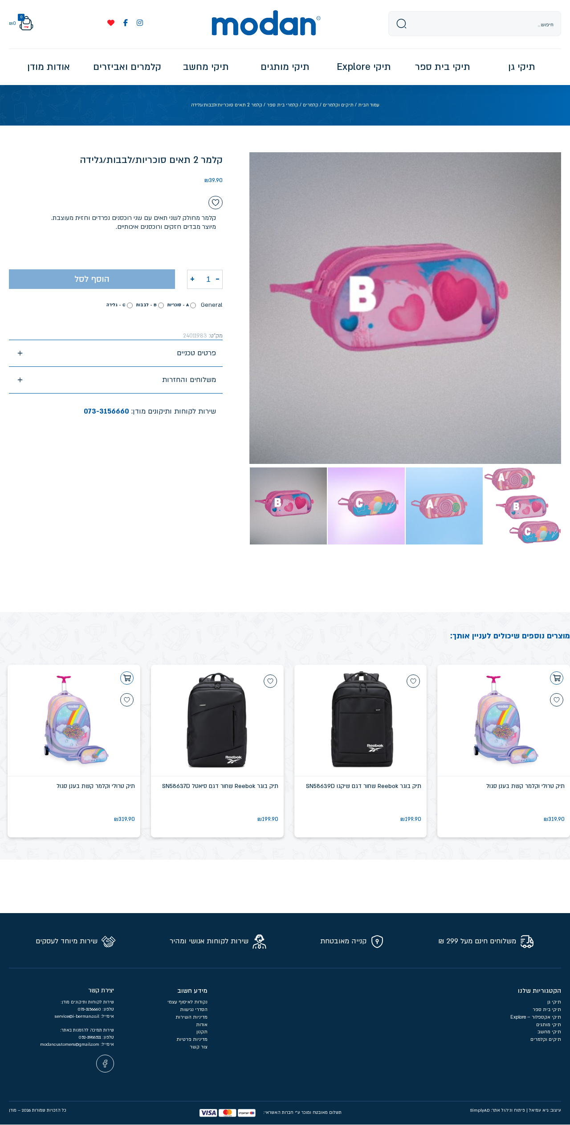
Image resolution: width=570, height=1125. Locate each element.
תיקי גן (554, 1002)
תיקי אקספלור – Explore (535, 1017)
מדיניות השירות (191, 1017)
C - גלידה (116, 305)
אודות (202, 1025)
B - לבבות (146, 305)
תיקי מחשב (549, 1032)
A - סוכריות (178, 305)
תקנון (202, 1032)
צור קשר (199, 1047)
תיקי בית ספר (547, 1010)
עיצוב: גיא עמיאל (545, 1110)
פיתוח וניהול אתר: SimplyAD (497, 1110)
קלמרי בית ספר (282, 105)
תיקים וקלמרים (338, 105)
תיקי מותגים (548, 1025)
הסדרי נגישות (194, 1010)
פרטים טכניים (196, 353)
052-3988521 (90, 1037)
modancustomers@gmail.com (70, 1044)
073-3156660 (106, 411)
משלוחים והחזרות (189, 380)
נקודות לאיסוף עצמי (187, 1002)
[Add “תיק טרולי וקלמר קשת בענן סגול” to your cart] (556, 678)
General (211, 305)
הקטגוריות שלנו (539, 991)
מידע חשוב (192, 991)
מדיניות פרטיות (191, 1039)
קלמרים (310, 105)
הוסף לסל (92, 279)
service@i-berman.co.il (78, 1016)
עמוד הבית (368, 105)
